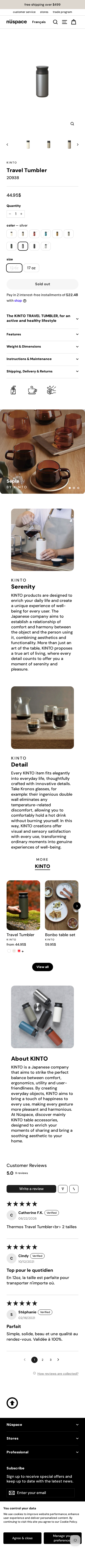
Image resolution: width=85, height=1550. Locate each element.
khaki (69, 234)
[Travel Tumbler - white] (9, 950)
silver (23, 246)
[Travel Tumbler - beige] (14, 950)
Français (39, 22)
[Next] (77, 906)
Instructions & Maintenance (29, 359)
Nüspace (14, 1424)
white (11, 234)
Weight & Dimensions (24, 346)
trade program (62, 12)
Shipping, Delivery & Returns (30, 371)
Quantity (14, 206)
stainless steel (46, 246)
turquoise (46, 234)
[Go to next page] (59, 1360)
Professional (17, 1452)
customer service (24, 12)
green (11, 246)
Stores (12, 1438)
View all (42, 967)
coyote (57, 234)
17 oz (31, 267)
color (17, 225)
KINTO (12, 162)
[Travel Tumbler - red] (19, 950)
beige (23, 234)
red (34, 234)
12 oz (14, 267)
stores (44, 12)
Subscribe (15, 1468)
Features (14, 334)
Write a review (31, 1188)
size (10, 259)
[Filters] (63, 1189)
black (34, 246)
